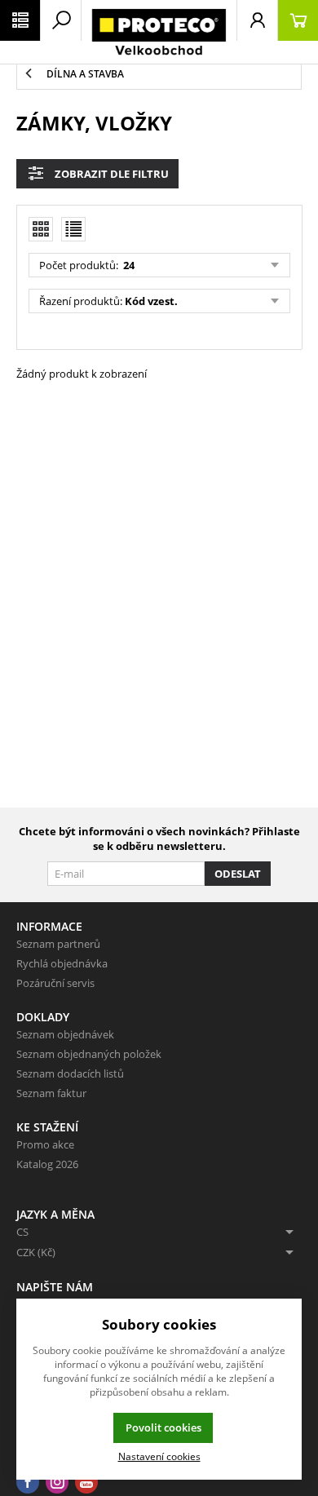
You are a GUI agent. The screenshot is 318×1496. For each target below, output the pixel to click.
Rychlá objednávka (62, 963)
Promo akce (45, 1144)
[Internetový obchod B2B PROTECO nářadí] (159, 32)
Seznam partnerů (58, 943)
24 (128, 265)
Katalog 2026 (47, 1164)
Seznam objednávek (65, 1034)
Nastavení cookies (159, 1456)
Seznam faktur (51, 1093)
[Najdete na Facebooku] (27, 1482)
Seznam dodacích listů (70, 1073)
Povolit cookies (163, 1427)
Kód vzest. (151, 301)
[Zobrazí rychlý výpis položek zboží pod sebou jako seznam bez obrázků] (73, 229)
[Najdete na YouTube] (86, 1482)
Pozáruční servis (55, 983)
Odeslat (237, 873)
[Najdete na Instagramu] (57, 1482)
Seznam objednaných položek (88, 1054)
